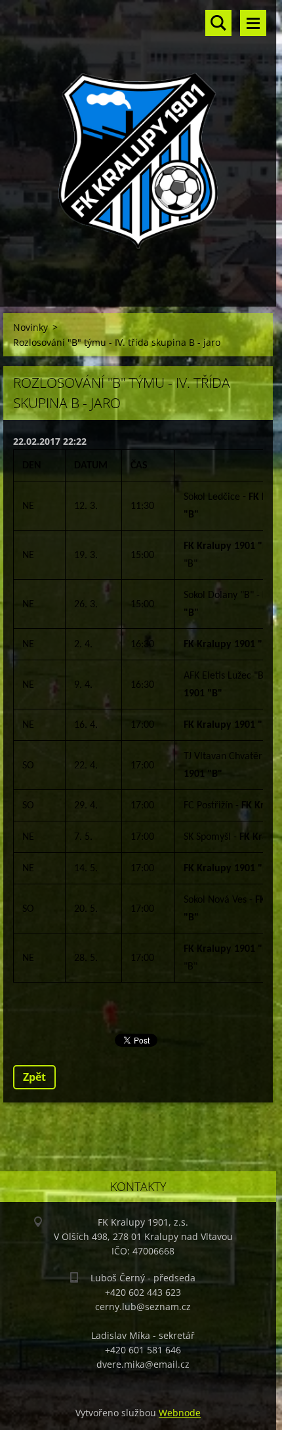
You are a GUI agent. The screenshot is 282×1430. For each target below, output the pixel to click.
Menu (253, 23)
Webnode (180, 1412)
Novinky (30, 327)
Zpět (34, 1077)
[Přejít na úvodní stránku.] (138, 145)
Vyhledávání (218, 23)
